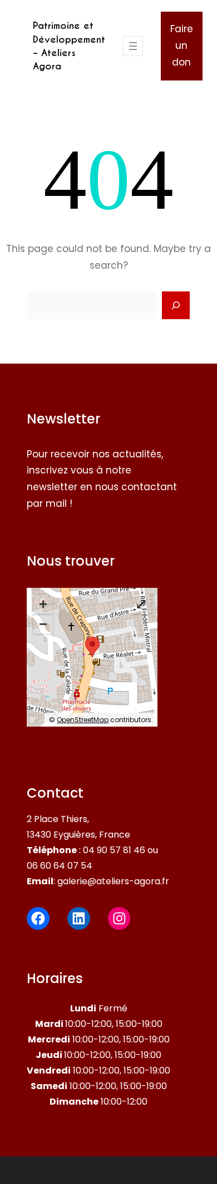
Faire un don (181, 45)
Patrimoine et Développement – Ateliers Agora (69, 45)
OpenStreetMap (82, 719)
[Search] (176, 305)
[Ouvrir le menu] (133, 46)
